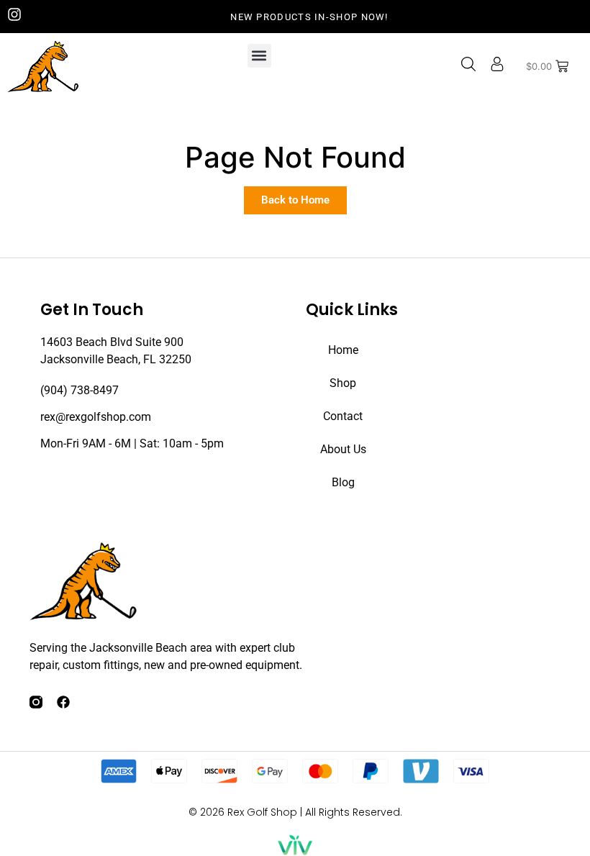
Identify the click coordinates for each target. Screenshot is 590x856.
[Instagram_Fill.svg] (36, 702)
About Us (343, 449)
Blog (343, 482)
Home (343, 350)
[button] (259, 56)
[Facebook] (63, 702)
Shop (343, 383)
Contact (343, 416)
